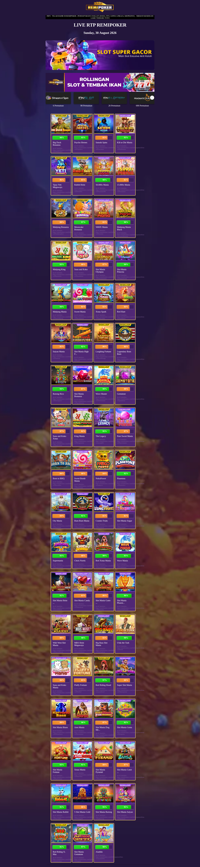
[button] (152, 97)
